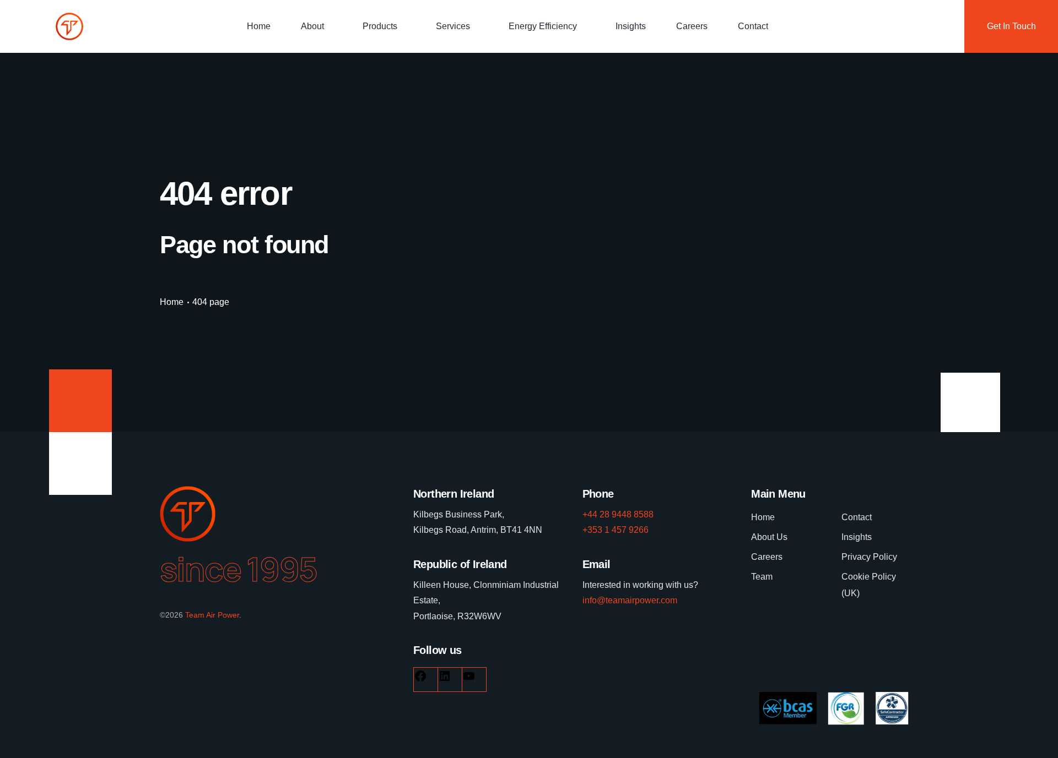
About (312, 26)
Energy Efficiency (543, 26)
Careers (692, 26)
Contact (753, 26)
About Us (769, 537)
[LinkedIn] (444, 679)
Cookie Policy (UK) (868, 585)
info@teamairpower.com (629, 600)
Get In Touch (1011, 26)
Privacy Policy (869, 556)
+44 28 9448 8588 (618, 514)
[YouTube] (469, 679)
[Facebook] (420, 679)
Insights (631, 26)
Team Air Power (212, 614)
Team (762, 576)
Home (259, 26)
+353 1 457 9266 (615, 530)
